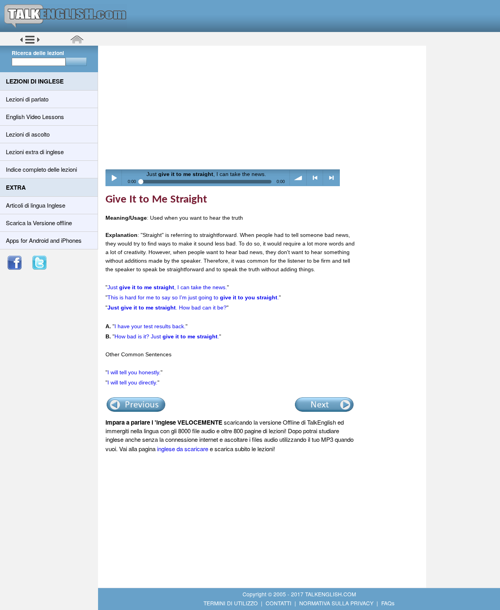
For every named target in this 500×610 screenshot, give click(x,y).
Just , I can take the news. (167, 287)
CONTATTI (278, 603)
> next (331, 177)
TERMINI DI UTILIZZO (231, 603)
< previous (315, 177)
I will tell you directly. (132, 382)
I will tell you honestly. (134, 372)
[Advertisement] (265, 107)
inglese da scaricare (182, 449)
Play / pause (113, 177)
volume (298, 177)
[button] (30, 42)
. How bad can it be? (167, 307)
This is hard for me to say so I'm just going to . (193, 297)
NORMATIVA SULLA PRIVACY (336, 603)
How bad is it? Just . (166, 336)
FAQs (388, 603)
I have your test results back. (150, 326)
